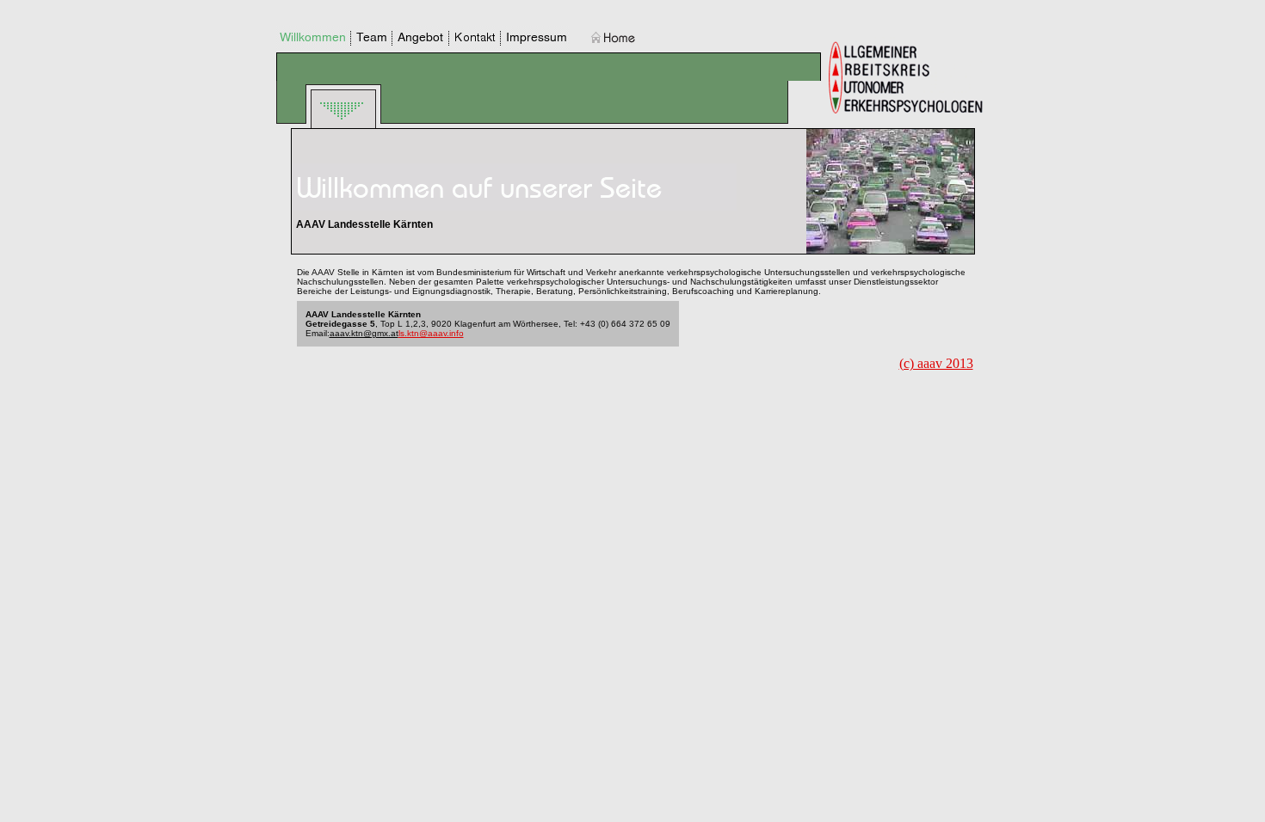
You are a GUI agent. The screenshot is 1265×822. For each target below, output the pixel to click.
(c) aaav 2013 (936, 363)
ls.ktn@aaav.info (431, 333)
